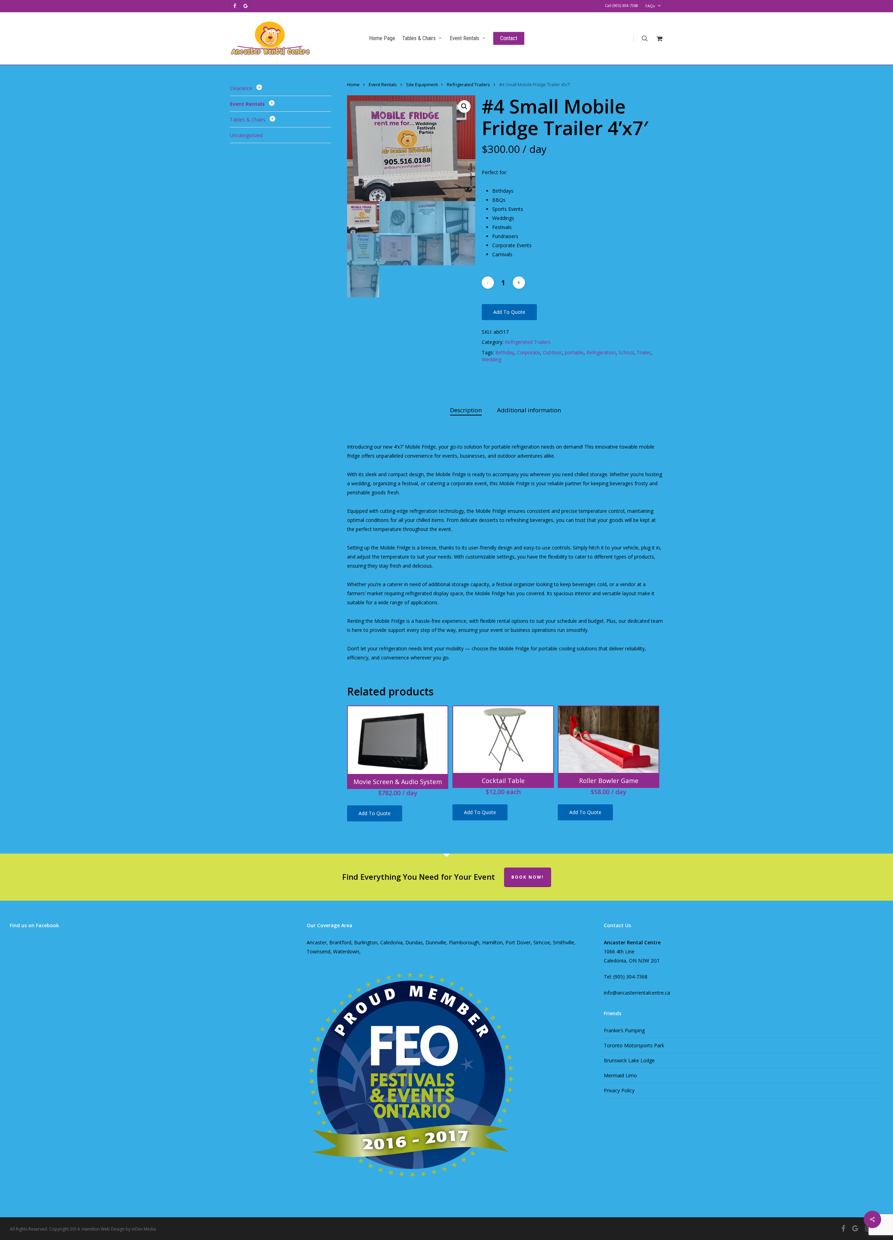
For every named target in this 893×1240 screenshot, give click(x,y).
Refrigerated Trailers (468, 84)
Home (353, 84)
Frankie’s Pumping (624, 1030)
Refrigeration (601, 352)
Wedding (491, 359)
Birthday (504, 352)
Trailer (644, 352)
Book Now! (527, 877)
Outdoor (552, 352)
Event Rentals (247, 104)
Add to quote (509, 312)
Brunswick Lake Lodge (629, 1060)
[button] (464, 106)
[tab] (466, 410)
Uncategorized (246, 135)
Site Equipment (422, 84)
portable (574, 352)
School (626, 352)
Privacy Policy (619, 1090)
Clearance (241, 88)
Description (466, 410)
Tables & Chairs (247, 119)
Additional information (529, 410)
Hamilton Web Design (103, 1229)
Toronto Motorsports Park (634, 1045)
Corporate (528, 352)
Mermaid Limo (620, 1075)
